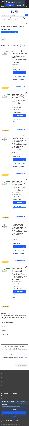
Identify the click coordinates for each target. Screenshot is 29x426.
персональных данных (20, 354)
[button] (15, 45)
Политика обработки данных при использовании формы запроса (13, 361)
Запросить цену (19, 73)
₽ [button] (19, 70)
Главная (3, 23)
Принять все (14, 413)
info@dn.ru (3, 6)
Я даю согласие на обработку (13, 354)
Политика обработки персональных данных (12, 391)
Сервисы (3, 382)
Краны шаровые (11, 23)
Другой (19, 5)
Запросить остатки (19, 86)
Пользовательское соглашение (9, 393)
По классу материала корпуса (9, 32)
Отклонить (14, 409)
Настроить (14, 416)
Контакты (3, 2)
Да (10, 5)
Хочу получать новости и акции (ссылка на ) (14, 358)
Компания (4, 386)
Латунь (3, 39)
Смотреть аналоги (19, 76)
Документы (4, 395)
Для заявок (4, 378)
